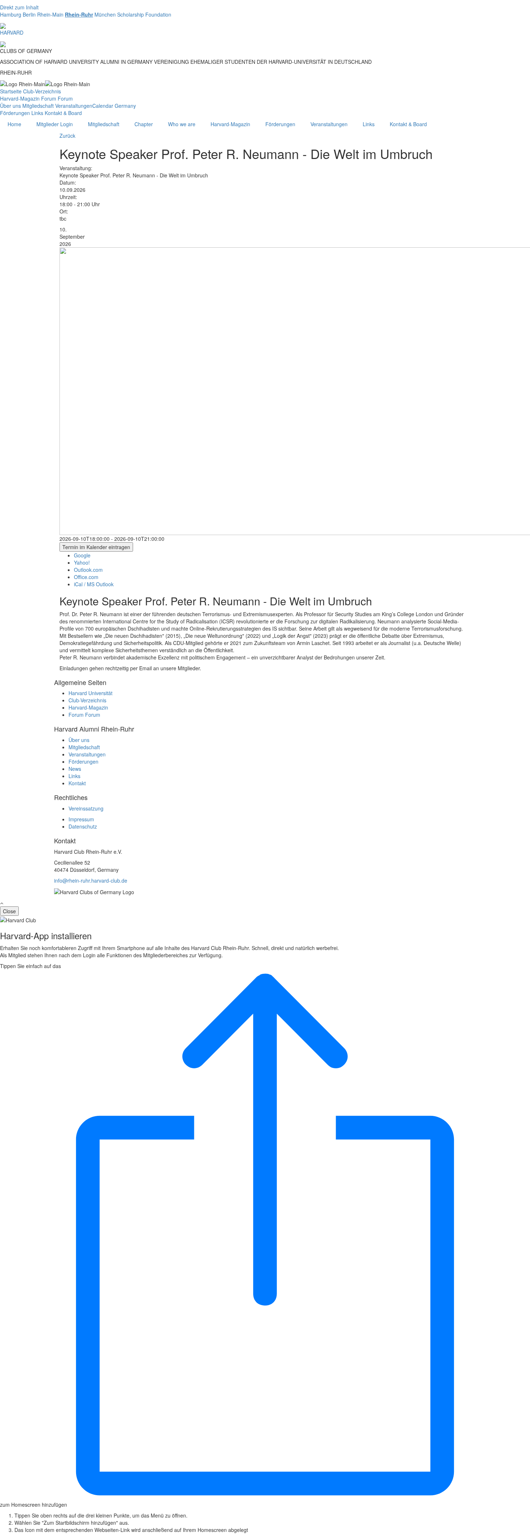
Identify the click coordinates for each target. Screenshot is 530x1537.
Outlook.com (88, 569)
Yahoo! (82, 562)
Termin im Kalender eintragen (96, 547)
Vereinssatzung (86, 808)
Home (14, 124)
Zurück (67, 135)
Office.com (86, 576)
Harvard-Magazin (20, 98)
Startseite (11, 91)
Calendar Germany (114, 105)
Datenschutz (83, 826)
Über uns (10, 105)
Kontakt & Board (63, 112)
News (75, 768)
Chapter (143, 124)
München (105, 14)
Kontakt (77, 783)
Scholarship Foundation (144, 14)
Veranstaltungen (73, 105)
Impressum (81, 819)
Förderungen (15, 112)
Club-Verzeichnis (42, 91)
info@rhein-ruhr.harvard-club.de (90, 880)
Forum (48, 98)
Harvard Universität (90, 693)
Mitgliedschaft (38, 105)
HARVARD (11, 32)
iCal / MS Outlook (94, 584)
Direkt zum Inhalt (19, 7)
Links (37, 112)
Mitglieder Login (54, 124)
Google (82, 555)
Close (9, 911)
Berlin (29, 14)
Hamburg (10, 14)
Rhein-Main (50, 14)
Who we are (181, 124)
